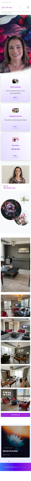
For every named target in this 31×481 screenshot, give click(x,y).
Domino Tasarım (22, 467)
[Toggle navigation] (28, 7)
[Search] (20, 7)
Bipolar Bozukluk (10, 451)
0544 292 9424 (7, 2)
